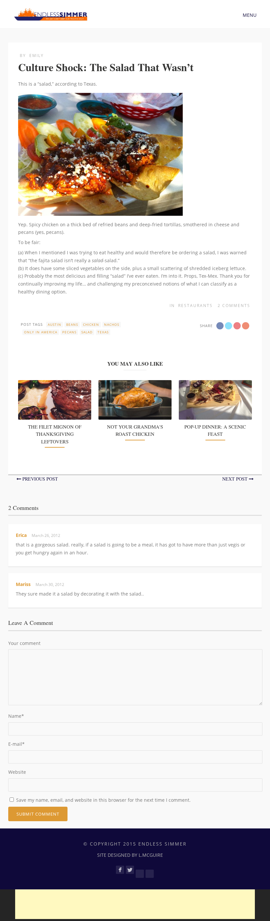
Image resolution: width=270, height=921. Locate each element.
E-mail (16, 744)
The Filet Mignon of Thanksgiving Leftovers (54, 434)
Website (17, 772)
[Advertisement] (135, 904)
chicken (91, 324)
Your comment (24, 643)
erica (21, 535)
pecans (69, 332)
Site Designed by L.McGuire (130, 855)
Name (16, 716)
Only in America (40, 332)
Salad (87, 332)
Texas (103, 332)
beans (72, 324)
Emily (36, 55)
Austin (54, 324)
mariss (23, 584)
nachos (111, 324)
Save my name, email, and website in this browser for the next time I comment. (103, 800)
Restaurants (195, 305)
